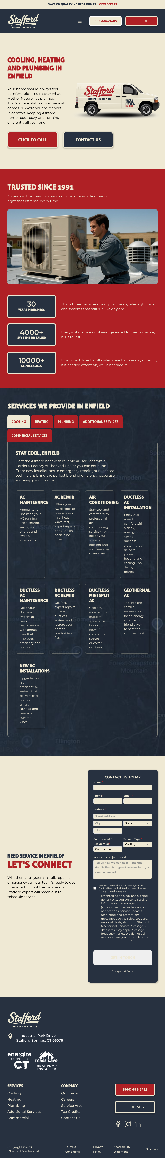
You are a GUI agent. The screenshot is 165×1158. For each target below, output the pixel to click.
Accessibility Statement (122, 1149)
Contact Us (70, 1118)
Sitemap (152, 1149)
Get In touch (122, 957)
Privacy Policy (98, 1149)
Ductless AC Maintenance (34, 595)
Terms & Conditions (72, 1149)
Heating (14, 1099)
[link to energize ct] (19, 1060)
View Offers (108, 4)
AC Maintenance (34, 499)
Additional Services (24, 1112)
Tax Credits (70, 1112)
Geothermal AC (137, 592)
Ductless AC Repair (65, 592)
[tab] (18, 421)
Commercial (18, 1118)
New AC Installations (35, 668)
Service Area (72, 1106)
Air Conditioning (104, 499)
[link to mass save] (46, 1060)
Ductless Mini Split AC (99, 595)
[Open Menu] (80, 21)
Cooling (14, 1093)
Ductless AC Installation (138, 502)
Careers (67, 1099)
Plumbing (16, 1106)
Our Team (69, 1093)
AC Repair (64, 497)
